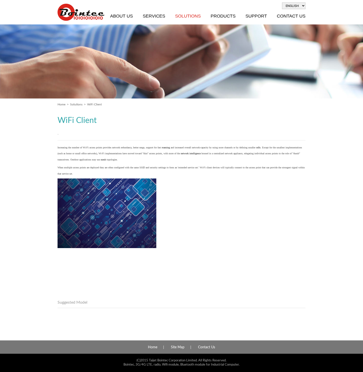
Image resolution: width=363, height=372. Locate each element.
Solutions (188, 16)
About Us (121, 16)
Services (154, 16)
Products (223, 16)
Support (256, 16)
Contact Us (291, 16)
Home (61, 104)
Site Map (177, 347)
